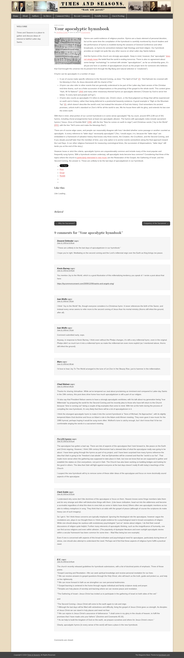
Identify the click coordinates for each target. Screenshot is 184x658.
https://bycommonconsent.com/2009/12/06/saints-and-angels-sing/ (85, 283)
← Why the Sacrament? (65, 223)
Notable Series (101, 16)
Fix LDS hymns (64, 439)
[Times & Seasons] (92, 7)
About (25, 16)
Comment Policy (62, 16)
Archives (47, 16)
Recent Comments (82, 16)
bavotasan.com (164, 655)
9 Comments (85, 32)
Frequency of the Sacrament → (156, 223)
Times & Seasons (33, 655)
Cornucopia (59, 25)
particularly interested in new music (92, 158)
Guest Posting (118, 16)
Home (15, 16)
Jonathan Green (62, 32)
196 (89, 122)
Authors (35, 16)
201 (56, 125)
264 (81, 91)
